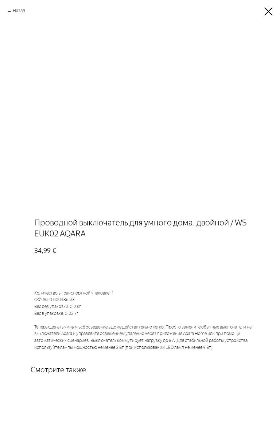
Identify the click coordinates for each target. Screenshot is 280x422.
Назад (19, 10)
